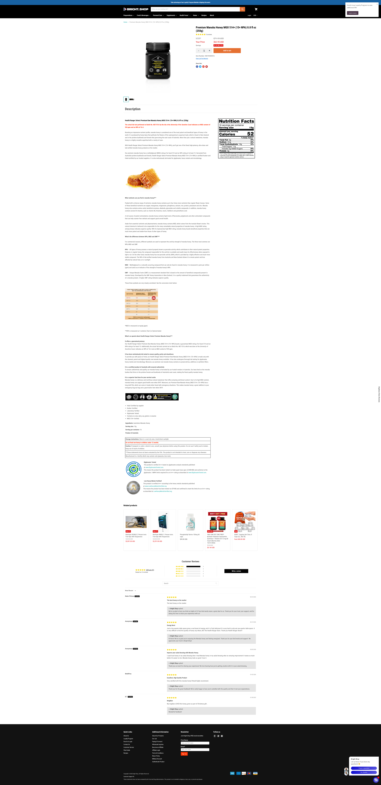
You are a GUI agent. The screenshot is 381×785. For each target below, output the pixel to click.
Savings (198, 45)
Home (195, 15)
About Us (126, 736)
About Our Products (158, 736)
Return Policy (156, 756)
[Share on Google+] (203, 66)
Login (249, 15)
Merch (212, 15)
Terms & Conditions (158, 753)
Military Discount (157, 759)
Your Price (200, 42)
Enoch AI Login (128, 741)
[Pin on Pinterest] (206, 66)
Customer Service (129, 747)
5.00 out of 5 (150, 570)
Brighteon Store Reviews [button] (379, 394)
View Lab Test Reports (202, 58)
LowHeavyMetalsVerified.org (162, 491)
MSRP (198, 38)
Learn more (353, 13)
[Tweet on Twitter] (200, 66)
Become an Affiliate (157, 747)
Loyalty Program (128, 739)
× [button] (377, 4)
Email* (183, 746)
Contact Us (127, 744)
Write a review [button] (236, 571)
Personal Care (158, 15)
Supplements (171, 15)
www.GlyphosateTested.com (154, 467)
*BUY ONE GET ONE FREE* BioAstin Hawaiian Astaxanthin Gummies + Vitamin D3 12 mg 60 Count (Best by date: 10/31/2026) (217, 539)
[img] (172, 597)
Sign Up (184, 754)
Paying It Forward (157, 741)
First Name (184, 740)
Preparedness (128, 15)
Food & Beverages (143, 15)
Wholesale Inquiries (158, 744)
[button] (201, 34)
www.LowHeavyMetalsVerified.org (156, 486)
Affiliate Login (156, 750)
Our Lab (154, 739)
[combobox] (195, 9)
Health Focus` (184, 15)
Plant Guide (127, 750)
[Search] (242, 9)
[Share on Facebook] (197, 66)
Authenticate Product (158, 762)
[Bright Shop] (136, 9)
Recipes (204, 15)
